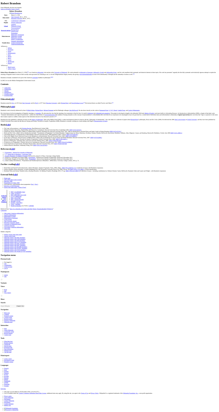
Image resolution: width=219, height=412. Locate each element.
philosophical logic (112, 72)
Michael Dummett (48, 110)
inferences (90, 113)
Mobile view (7, 405)
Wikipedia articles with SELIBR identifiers (15, 247)
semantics (38, 113)
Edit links (3, 389)
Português (6, 384)
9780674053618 (56, 140)
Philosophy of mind (16, 36)
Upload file (7, 344)
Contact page (7, 335)
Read (5, 289)
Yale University (15, 17)
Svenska (6, 386)
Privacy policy (8, 396)
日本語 (6, 382)
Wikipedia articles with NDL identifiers (14, 244)
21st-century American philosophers (14, 227)
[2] (27, 72)
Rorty (9, 58)
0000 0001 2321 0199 (20, 195)
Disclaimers (7, 399)
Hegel (9, 56)
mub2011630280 (19, 199)
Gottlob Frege (121, 110)
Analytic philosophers (10, 215)
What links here (8, 341)
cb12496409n (18, 192)
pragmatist (35, 77)
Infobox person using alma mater (13, 234)
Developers (7, 402)
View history (7, 292)
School (6, 26)
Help (5, 328)
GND (12, 193)
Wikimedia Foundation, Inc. (130, 393)
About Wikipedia (8, 330)
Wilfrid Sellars (31, 110)
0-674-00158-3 (74, 134)
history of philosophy (37, 119)
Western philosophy (16, 22)
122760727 (18, 193)
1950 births (7, 228)
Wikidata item (8, 350)
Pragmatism (14, 33)
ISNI (12, 195)
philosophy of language (86, 72)
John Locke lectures (180, 119)
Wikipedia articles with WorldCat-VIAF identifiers (17, 251)
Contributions (7, 265)
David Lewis (14, 31)
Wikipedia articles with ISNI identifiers (14, 240)
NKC (12, 199)
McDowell (11, 61)
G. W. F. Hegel (113, 110)
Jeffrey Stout (12, 69)
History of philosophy (17, 39)
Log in (6, 268)
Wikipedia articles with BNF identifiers (14, 237)
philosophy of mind (98, 72)
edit (12, 99)
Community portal (9, 331)
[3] (133, 74)
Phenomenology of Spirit (100, 121)
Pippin (10, 63)
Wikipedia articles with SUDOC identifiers (15, 248)
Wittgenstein (11, 53)
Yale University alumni (10, 221)
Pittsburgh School (16, 26)
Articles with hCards (9, 236)
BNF (12, 192)
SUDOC (13, 202)
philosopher (40, 72)
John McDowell (73, 110)
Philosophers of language (11, 218)
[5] (52, 77)
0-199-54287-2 (63, 139)
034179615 (19, 202)
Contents (6, 314)
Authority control (4, 196)
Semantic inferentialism (17, 41)
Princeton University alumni (11, 222)
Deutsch (6, 368)
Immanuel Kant (104, 110)
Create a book (8, 359)
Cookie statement (8, 404)
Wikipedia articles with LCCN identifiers (15, 242)
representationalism (50, 115)
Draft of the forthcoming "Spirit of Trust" (15, 187)
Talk (5, 263)
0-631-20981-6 (178, 133)
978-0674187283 (62, 143)
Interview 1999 (8, 181)
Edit (5, 291)
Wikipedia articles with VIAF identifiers (15, 250)
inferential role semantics (103, 113)
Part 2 (36, 184)
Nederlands (7, 381)
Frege (9, 51)
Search (3, 302)
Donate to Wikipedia (9, 320)
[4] (51, 77)
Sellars (10, 48)
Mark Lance (11, 67)
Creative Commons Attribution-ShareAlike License (32, 393)
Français (6, 373)
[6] (55, 116)
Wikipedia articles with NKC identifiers (14, 245)
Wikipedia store (8, 322)
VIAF (12, 204)
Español (6, 371)
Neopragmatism (15, 28)
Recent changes (8, 333)
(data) (23, 192)
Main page (7, 313)
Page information (8, 349)
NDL (12, 198)
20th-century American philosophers (14, 213)
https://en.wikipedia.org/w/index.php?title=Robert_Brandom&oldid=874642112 (31, 209)
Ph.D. (36, 103)
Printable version (8, 362)
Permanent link (8, 347)
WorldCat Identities (16, 206)
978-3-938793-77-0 (70, 168)
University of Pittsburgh (60, 72)
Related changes (8, 343)
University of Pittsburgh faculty (12, 224)
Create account (8, 267)
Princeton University (16, 18)
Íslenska (6, 378)
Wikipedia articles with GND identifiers (14, 239)
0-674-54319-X (77, 130)
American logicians (9, 225)
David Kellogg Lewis (77, 103)
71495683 (17, 204)
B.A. (13, 103)
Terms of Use (84, 393)
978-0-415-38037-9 (74, 171)
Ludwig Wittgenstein (134, 110)
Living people (8, 219)
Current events (8, 317)
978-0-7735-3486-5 (78, 169)
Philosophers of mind (10, 216)
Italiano (6, 379)
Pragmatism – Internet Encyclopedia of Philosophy (19, 152)
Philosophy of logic (16, 38)
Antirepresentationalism (17, 44)
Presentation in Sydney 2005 (12, 183)
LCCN (13, 196)
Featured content (8, 316)
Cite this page (7, 352)
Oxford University (192, 119)
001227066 (17, 198)
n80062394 (18, 196)
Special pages (7, 346)
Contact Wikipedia (9, 400)
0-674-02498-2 (98, 137)
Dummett (10, 49)
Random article (8, 319)
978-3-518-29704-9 (42, 145)
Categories (3, 210)
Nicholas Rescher (26, 128)
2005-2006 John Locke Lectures (13, 179)
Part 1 (32, 184)
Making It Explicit (149, 113)
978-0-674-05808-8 (67, 142)
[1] (20, 27)
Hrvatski (6, 376)
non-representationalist (86, 74)
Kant (9, 55)
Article (6, 275)
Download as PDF (9, 360)
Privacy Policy (95, 393)
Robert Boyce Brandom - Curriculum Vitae (19, 154)
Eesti (5, 370)
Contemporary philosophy (18, 20)
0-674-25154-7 (117, 131)
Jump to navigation (6, 9)
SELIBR (13, 201)
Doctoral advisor (6, 30)
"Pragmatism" (32, 157)
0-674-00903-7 (73, 136)
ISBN (71, 130)
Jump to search (15, 9)
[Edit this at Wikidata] (4, 199)
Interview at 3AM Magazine (11, 186)
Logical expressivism (17, 42)
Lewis (9, 60)
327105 (18, 201)
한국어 (6, 374)
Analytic (13, 24)
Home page (7, 178)
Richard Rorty (15, 30)
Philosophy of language (17, 34)
